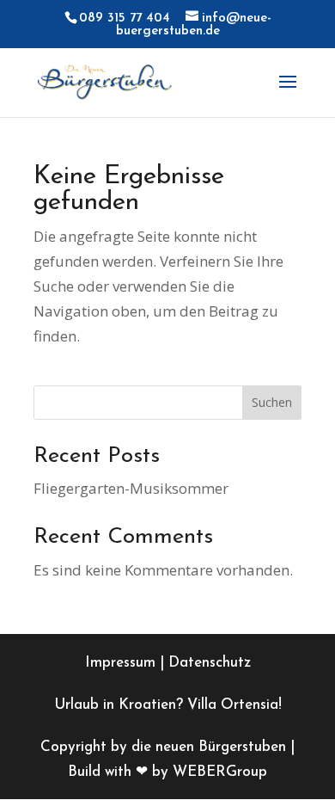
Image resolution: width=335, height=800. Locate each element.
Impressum (120, 662)
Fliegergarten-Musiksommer (131, 488)
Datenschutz (209, 662)
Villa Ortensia (232, 705)
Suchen (272, 402)
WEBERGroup (220, 772)
